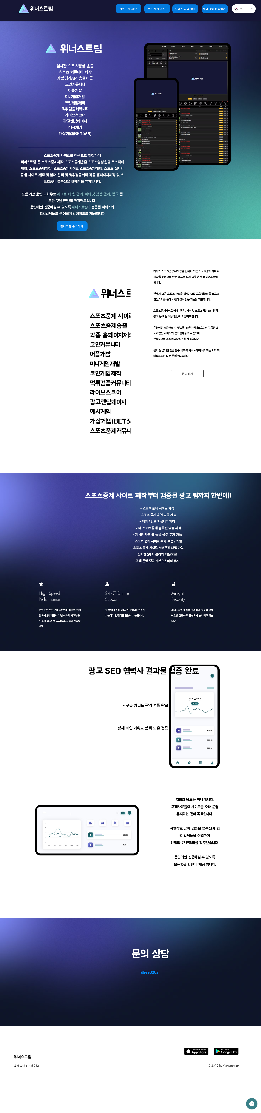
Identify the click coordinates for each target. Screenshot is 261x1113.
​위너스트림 (42, 9)
